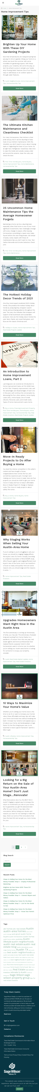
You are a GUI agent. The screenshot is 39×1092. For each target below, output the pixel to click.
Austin (30, 928)
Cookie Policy (26, 1055)
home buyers (15, 967)
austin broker (29, 931)
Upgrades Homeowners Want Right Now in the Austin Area (19, 623)
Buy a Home (9, 408)
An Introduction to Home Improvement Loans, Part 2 (17, 375)
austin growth (16, 934)
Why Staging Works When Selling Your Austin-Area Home (16, 543)
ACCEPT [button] (19, 1089)
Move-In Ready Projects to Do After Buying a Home (17, 460)
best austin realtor (13, 957)
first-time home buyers (15, 965)
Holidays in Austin (11, 328)
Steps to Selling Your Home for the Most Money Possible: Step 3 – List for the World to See (18, 903)
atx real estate (19, 929)
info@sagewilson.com (13, 1025)
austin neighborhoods (23, 941)
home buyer (6, 967)
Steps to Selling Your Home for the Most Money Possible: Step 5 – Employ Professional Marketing (19, 881)
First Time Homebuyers (13, 162)
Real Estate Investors (23, 661)
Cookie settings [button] (28, 1086)
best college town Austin (25, 957)
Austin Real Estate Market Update (16, 659)
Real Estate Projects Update (12, 330)
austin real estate (13, 944)
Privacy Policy (17, 1055)
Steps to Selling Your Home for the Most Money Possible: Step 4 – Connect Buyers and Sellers (19, 895)
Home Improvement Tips (11, 164)
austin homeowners (16, 937)
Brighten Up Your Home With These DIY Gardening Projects (19, 48)
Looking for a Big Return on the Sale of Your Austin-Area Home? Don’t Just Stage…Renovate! (18, 787)
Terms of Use (8, 1055)
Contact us (7, 1029)
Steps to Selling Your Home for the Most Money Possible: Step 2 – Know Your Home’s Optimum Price (18, 911)
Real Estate (19, 969)
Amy (14, 1045)
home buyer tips (25, 967)
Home (4, 8)
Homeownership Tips (14, 83)
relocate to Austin (19, 972)
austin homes (28, 937)
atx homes (8, 929)
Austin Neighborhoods (12, 81)
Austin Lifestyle (10, 736)
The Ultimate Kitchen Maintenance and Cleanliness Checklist (18, 128)
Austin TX (22, 949)
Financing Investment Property (24, 408)
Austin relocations (23, 947)
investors (10, 970)
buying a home (11, 962)
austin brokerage (7, 934)
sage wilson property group (16, 976)
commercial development (21, 962)
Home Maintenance (27, 164)
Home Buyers (26, 162)
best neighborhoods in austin (21, 960)
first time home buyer (29, 964)
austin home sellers (9, 939)
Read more (7, 1014)
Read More (19, 88)
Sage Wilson (17, 974)
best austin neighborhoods (19, 952)
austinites (19, 939)
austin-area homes (14, 931)
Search (7, 865)
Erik (5, 1045)
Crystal (10, 1045)
